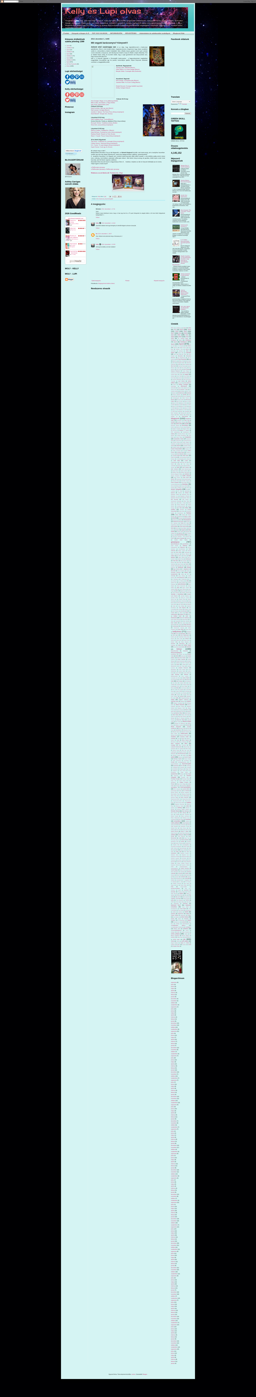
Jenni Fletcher (176, 592)
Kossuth (189, 647)
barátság (189, 392)
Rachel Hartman (185, 792)
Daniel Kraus (181, 465)
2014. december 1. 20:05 (108, 244)
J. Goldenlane (183, 579)
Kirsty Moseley (185, 641)
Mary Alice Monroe (182, 716)
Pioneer (173, 784)
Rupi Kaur (73, 229)
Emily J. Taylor (182, 502)
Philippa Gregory (184, 782)
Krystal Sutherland (180, 661)
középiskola (173, 654)
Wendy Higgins (185, 935)
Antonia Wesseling (177, 379)
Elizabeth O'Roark (184, 496)
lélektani (186, 674)
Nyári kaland (73, 244)
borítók (186, 423)
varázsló (184, 922)
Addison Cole (179, 349)
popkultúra (183, 785)
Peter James (182, 780)
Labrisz (184, 664)
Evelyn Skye (181, 511)
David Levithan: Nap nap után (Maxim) (102, 108)
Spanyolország (182, 848)
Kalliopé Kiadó (177, 616)
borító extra (179, 423)
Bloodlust (179, 420)
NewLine (180, 757)
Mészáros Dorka (187, 730)
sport (176, 849)
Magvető (183, 701)
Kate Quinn (183, 622)
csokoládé (173, 465)
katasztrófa (178, 621)
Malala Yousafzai (178, 703)
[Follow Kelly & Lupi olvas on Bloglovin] (73, 151)
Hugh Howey (180, 564)
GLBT (172, 538)
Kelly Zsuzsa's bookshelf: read (75, 218)
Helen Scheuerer (175, 554)
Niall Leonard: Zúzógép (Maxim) (100, 110)
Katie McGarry (187, 624)
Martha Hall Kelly (185, 714)
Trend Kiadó (183, 908)
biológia (187, 414)
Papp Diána (184, 772)
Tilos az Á (177, 896)
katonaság (175, 626)
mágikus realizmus (184, 699)
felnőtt (174, 518)
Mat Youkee (178, 721)
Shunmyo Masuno (175, 839)
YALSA (178, 941)
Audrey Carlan (180, 387)
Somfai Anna (188, 843)
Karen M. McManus (184, 617)
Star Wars (186, 851)
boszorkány (185, 425)
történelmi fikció (176, 905)
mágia (172, 699)
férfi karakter (188, 518)
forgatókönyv (174, 524)
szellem (187, 873)
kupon (172, 664)
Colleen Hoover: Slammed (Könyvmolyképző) (104, 143)
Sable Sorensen (182, 824)
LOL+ (173, 689)
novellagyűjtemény (182, 762)
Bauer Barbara (176, 394)
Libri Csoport (179, 681)
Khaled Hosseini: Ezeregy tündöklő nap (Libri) (129, 86)
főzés (172, 528)
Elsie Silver (186, 501)
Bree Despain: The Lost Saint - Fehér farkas (186, 211)
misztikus (173, 736)
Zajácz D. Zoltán (184, 942)
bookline (173, 422)
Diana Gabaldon (175, 482)
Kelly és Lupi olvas (103, 10)
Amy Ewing (184, 367)
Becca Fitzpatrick (187, 396)
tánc (177, 885)
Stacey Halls (183, 849)
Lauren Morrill (178, 672)
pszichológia (174, 790)
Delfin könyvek (186, 475)
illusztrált (173, 570)
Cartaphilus (188, 437)
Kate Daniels (186, 621)
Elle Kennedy (174, 499)
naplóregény (174, 752)
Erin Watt (179, 507)
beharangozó (176, 397)
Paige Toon (188, 768)
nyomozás (176, 765)
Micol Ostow (174, 733)
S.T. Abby (73, 254)
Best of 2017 (188, 404)
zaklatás (173, 944)
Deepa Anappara (175, 475)
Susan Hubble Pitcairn (183, 863)
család (186, 460)
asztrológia (173, 386)
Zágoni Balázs (174, 942)
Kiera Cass (179, 638)
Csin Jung (186, 464)
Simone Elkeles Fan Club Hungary (186, 181)
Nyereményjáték (109, 198)
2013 (181, 329)
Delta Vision (186, 477)
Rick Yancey (183, 812)
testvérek (186, 890)
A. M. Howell (180, 345)
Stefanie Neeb (174, 854)
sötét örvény (174, 848)
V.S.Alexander (181, 920)
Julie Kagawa (182, 607)
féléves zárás (187, 516)
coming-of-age (180, 452)
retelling (179, 807)
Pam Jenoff (183, 770)
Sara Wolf (178, 829)
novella (172, 762)
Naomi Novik (176, 750)
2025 (187, 336)
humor (187, 564)
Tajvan (172, 885)
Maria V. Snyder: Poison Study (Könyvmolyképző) (105, 136)
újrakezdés (183, 915)
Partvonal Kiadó (178, 775)
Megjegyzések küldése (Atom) (106, 283)
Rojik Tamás (181, 819)
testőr (179, 890)
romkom (187, 821)
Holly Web (178, 562)
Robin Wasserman (175, 817)
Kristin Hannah (181, 659)
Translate (184, 104)
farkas (176, 514)
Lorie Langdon (180, 689)
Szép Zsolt (179, 875)
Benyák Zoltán (180, 399)
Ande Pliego (186, 371)
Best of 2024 (184, 409)
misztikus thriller (184, 736)
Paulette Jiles (184, 777)
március (173, 992)
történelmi (185, 903)
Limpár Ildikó (183, 682)
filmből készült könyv (179, 521)
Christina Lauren (185, 447)
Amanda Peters (181, 366)
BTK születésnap (175, 432)
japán (178, 587)
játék (177, 590)
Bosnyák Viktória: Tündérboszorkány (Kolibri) (104, 123)
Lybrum (178, 694)
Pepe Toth (173, 780)
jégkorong (183, 590)
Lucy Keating (183, 693)
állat (190, 359)
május (172, 988)
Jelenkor (189, 590)
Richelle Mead (175, 811)
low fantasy (186, 691)
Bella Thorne (185, 397)
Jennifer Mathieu (185, 596)
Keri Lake (175, 635)
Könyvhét (185, 650)
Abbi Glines (188, 345)
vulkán (186, 933)
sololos (133, 1374)
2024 (180, 336)
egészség (187, 491)
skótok (182, 841)
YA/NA (172, 941)
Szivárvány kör (179, 878)
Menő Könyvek (176, 726)
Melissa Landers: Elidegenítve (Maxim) (102, 130)
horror (185, 562)
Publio (180, 790)
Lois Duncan (184, 687)
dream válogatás (176, 489)
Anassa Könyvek (175, 371)
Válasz (98, 217)
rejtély (187, 806)
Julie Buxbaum (74, 239)
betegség (187, 411)
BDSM (184, 394)
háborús (185, 545)
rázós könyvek (184, 797)
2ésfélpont (69, 51)
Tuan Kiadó (181, 910)
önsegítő (189, 767)
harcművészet (182, 549)
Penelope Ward (185, 778)
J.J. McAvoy (181, 580)
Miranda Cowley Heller (184, 735)
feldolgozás (179, 516)
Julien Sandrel (179, 609)
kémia (177, 633)
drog (187, 489)
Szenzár (173, 875)
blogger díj (174, 416)
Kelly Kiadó (180, 629)
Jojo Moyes (188, 604)
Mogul (183, 738)
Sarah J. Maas (184, 831)
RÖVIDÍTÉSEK (130, 33)
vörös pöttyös (175, 934)
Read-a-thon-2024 (180, 802)
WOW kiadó (176, 939)
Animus (172, 376)
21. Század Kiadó (183, 338)
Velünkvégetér (185, 923)
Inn (97, 233)
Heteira (185, 555)
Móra (186, 743)
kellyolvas (177, 632)
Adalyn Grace (183, 347)
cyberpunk (188, 459)
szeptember (174, 1005)
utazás (172, 918)
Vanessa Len (177, 922)
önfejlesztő (175, 767)
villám (178, 932)
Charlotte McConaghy (184, 443)
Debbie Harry (176, 472)
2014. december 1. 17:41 (108, 209)
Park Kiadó (188, 773)
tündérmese (181, 913)
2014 (97, 198)
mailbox (189, 701)
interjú (186, 572)
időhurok (173, 567)
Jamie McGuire (182, 584)
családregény (174, 462)
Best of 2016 (180, 404)
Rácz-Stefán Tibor (175, 794)
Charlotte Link (174, 443)
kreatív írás (182, 654)
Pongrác (178, 785)
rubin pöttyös (175, 823)
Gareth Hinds (180, 531)
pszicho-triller (186, 789)
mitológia (173, 738)
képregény (183, 633)
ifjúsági (189, 567)
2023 (172, 336)
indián (187, 570)
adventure (173, 351)
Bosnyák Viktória (175, 425)
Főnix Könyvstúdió (184, 526)
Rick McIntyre (185, 811)
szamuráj (182, 871)
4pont (68, 58)
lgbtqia (188, 679)
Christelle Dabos (187, 445)
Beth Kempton (174, 413)
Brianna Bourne (180, 427)
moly (178, 740)
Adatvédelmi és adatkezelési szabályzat (155, 33)
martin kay (173, 716)
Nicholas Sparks (178, 758)
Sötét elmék (186, 846)
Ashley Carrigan (183, 384)
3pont (68, 54)
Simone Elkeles (185, 839)
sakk (188, 824)
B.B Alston (182, 391)
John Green (173, 604)
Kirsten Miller (174, 641)
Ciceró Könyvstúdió (176, 449)
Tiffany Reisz (180, 895)
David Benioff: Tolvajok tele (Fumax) (101, 114)
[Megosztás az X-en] (117, 197)
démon (172, 479)
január (172, 996)
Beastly (179, 396)
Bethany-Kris (184, 413)
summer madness (182, 860)
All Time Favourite (71, 64)
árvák (174, 384)
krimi (177, 656)
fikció (180, 519)
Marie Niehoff (174, 711)
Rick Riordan (174, 812)
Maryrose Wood (181, 719)
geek (173, 534)
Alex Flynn (183, 354)
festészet (175, 519)
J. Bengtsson (175, 579)
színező (176, 876)
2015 (176, 331)
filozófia (187, 521)
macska (182, 696)
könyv (68, 66)
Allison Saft (181, 361)
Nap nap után (185, 750)
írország (173, 575)
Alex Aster (176, 354)
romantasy (188, 819)
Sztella (172, 880)
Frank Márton (184, 528)
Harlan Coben (181, 550)
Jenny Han (173, 599)
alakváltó (188, 352)
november (173, 1001)
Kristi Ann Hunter (181, 657)
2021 (178, 335)
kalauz (189, 614)
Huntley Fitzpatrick (175, 565)
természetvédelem (175, 888)
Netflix (184, 755)
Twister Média (174, 915)
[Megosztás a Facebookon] (119, 197)
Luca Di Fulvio (174, 693)
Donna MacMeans (175, 486)
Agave (172, 352)
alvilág (179, 364)
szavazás (180, 873)
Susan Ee (179, 861)
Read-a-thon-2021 (177, 800)
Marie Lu (187, 709)
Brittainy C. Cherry (184, 430)
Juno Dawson (175, 611)
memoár (187, 725)
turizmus (180, 911)
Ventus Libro (177, 928)
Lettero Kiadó (185, 677)
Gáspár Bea (174, 533)
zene (178, 944)
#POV (172, 327)
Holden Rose (181, 559)
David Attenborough (186, 469)
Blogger (145, 1374)
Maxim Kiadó (187, 721)
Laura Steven (182, 669)
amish (178, 367)
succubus (184, 858)
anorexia (180, 377)
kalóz (187, 616)
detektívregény (187, 479)
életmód (180, 492)
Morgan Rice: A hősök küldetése (185, 166)
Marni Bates (176, 714)
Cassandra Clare (178, 439)
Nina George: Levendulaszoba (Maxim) (127, 80)
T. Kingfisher (186, 880)
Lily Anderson (188, 681)
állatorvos (175, 361)
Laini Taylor (182, 666)
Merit (188, 728)
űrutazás (186, 918)
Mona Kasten (185, 740)
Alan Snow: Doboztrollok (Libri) (100, 104)
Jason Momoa (183, 589)
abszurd (175, 347)
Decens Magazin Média (176, 474)
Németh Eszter (176, 755)
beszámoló (179, 411)
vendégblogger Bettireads (177, 927)
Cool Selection (180, 454)
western (173, 937)
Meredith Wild (182, 728)
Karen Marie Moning (175, 619)
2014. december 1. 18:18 (108, 223)
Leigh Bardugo (175, 674)
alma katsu (188, 361)
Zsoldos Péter (176, 946)
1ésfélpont (69, 47)
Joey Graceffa (186, 602)
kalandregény (174, 614)
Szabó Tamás (183, 870)
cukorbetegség (180, 459)
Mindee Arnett (174, 735)
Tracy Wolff (185, 906)
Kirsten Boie (186, 640)
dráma (187, 487)
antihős (185, 377)
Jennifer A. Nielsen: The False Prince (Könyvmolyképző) (107, 112)
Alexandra (180, 356)
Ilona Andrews (181, 570)
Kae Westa (180, 612)
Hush (183, 565)
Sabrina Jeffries (74, 223)
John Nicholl (181, 604)
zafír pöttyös (185, 941)
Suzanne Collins (185, 865)
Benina (172, 399)
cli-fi (184, 450)
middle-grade (184, 733)
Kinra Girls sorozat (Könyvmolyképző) (102, 125)
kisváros (173, 643)
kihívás (187, 638)
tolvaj (172, 900)
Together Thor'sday (176, 898)
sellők (180, 838)
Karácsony (101, 198)
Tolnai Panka (186, 898)
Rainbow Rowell (185, 794)
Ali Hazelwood (181, 357)
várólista (178, 923)
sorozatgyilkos (185, 844)
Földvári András (182, 524)
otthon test (73, 228)
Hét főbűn (179, 555)
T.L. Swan (181, 881)
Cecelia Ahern (178, 440)
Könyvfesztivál (174, 650)
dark (178, 467)
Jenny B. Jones (185, 597)
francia (177, 528)
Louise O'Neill (179, 691)
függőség (184, 529)
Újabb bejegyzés (96, 280)
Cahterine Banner (181, 433)
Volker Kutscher (185, 932)
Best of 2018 (176, 406)
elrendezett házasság (176, 501)
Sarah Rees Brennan (185, 833)
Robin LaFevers (185, 816)
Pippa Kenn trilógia (181, 784)
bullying (173, 433)
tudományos (188, 910)
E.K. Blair (180, 491)
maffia (177, 698)
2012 (175, 329)
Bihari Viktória (179, 414)
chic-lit (172, 445)
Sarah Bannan (186, 829)
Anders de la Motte (175, 372)
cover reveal (174, 457)
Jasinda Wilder (174, 589)
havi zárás (178, 552)
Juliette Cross (188, 609)
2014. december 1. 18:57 (105, 233)
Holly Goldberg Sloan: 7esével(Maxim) (102, 119)
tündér (186, 912)
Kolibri (179, 645)
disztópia (185, 484)
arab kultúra (181, 381)
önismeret (182, 767)
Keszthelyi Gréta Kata (184, 636)
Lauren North (186, 672)
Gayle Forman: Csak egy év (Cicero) (101, 147)
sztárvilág (187, 878)
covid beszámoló (183, 457)
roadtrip (178, 814)
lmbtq (177, 687)
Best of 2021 (180, 408)
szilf (172, 876)
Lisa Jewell (184, 686)
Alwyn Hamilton (186, 364)
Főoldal (66, 33)
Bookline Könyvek (181, 422)
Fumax (177, 529)
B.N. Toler (188, 391)
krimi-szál (183, 656)
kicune (172, 638)
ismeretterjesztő (180, 577)
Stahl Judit (178, 851)
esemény (182, 509)
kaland (186, 612)
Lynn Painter (174, 696)
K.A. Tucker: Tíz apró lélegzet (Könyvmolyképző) (105, 145)
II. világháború (185, 569)
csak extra (176, 460)
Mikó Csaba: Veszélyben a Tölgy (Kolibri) (103, 102)
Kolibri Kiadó (187, 645)
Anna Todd (179, 376)
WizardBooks (188, 937)
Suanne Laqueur (175, 858)
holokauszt (188, 559)
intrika (182, 574)
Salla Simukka (174, 826)
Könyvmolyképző (176, 652)
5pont (68, 62)
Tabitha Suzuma (177, 883)
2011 (189, 328)
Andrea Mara (174, 374)
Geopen (189, 534)
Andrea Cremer (185, 372)
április (172, 990)
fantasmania (180, 513)
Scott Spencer (181, 836)
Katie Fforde (179, 624)
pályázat (175, 770)
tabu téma (186, 883)
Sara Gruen (183, 828)
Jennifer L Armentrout (177, 594)
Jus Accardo (184, 611)
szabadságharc (174, 868)
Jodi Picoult (178, 602)
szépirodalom (186, 875)
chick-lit (178, 445)
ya (184, 939)
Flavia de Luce (185, 523)
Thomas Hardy (181, 891)
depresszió (179, 479)
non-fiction (186, 760)
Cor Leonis (188, 454)
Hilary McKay (181, 557)
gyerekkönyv (185, 543)
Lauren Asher (182, 671)
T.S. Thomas (188, 881)
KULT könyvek (185, 662)
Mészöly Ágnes (176, 731)
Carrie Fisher (179, 437)
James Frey (173, 582)
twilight (187, 913)
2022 (186, 335)
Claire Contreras (177, 450)
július (172, 984)
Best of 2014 (184, 403)
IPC (188, 574)
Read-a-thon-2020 (186, 799)
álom (174, 362)
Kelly (97, 223)
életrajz (187, 492)
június (172, 986)
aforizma (181, 351)
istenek (189, 577)
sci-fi (187, 834)
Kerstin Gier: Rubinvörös (184, 196)
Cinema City (188, 448)
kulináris (178, 662)
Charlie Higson (185, 442)
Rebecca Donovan (179, 804)
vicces (187, 930)
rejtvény (173, 807)
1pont (68, 45)
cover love (185, 455)
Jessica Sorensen (182, 601)
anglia (181, 374)
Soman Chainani (179, 843)
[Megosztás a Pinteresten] (121, 197)
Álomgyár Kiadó (181, 362)
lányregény (173, 669)
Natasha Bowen (183, 752)
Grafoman (188, 538)
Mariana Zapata (179, 709)
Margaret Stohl (181, 708)
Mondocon (173, 741)
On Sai (182, 765)
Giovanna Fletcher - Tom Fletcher (181, 536)
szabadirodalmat (183, 866)
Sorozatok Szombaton (176, 846)
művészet (173, 748)
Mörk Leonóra (182, 745)
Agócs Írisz (181, 352)
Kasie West (185, 619)
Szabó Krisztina (185, 868)
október (173, 1003)
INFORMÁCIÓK (116, 33)
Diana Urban (184, 482)
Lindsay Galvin (185, 684)
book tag (186, 420)
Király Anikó (179, 640)
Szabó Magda (174, 870)
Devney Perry (176, 480)
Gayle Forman (187, 533)
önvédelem (175, 768)
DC (190, 470)
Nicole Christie (187, 758)
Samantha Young (185, 826)
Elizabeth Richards (175, 497)
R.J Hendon (186, 790)
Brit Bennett (174, 430)
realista (188, 802)
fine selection (174, 523)
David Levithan (184, 470)
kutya (177, 664)
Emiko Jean (174, 502)
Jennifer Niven (174, 597)
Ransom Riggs (174, 797)
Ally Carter (173, 366)
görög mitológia (180, 538)
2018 (179, 333)
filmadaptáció (187, 519)
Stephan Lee (185, 854)
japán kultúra (185, 587)
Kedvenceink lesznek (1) (184, 225)
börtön (172, 427)
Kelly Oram (188, 629)
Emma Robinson (181, 504)
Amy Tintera (179, 369)
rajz (180, 795)
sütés (172, 866)
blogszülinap (185, 416)
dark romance (174, 469)
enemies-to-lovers (181, 506)
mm (178, 738)
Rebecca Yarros (180, 806)
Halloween (182, 547)
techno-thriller (184, 886)
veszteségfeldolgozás (176, 930)
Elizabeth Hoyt (185, 494)
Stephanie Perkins (175, 856)
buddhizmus (186, 432)
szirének (183, 876)
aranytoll (180, 382)
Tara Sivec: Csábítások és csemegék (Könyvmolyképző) (107, 141)
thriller (181, 893)
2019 (185, 333)
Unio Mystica (176, 917)
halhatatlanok (174, 547)
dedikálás (186, 474)
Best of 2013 (176, 403)
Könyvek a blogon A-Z (80, 33)
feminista (181, 518)
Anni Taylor (173, 377)
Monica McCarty (182, 741)
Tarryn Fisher (184, 885)
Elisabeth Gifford (175, 494)
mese (172, 730)
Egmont (173, 492)
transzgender (174, 908)
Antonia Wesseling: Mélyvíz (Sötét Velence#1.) (184, 292)
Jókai (174, 606)
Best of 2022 (188, 408)
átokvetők (173, 387)
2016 (185, 331)
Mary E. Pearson (181, 718)
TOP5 (172, 901)
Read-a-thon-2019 (175, 799)
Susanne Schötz (175, 865)
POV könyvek (177, 789)
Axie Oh (188, 387)
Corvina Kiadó (176, 455)
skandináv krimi (174, 841)
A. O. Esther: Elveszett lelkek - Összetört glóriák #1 (185, 242)
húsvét (187, 565)
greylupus (175, 542)
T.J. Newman (174, 881)
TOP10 (187, 900)
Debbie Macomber (185, 472)
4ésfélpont (69, 60)
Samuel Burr (174, 828)
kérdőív (189, 633)
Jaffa (187, 580)
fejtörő (183, 514)
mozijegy (173, 745)
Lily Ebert (175, 682)
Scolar (172, 836)
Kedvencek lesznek (179, 627)
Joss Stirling (181, 606)
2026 (172, 338)
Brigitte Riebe (186, 428)
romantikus (177, 821)
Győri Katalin (174, 545)
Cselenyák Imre (183, 462)
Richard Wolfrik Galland (183, 809)
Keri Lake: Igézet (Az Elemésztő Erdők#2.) (185, 308)
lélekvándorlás (174, 676)
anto (190, 377)
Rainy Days (174, 795)
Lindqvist (178, 684)
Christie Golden (176, 447)
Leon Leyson (184, 676)
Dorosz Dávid (184, 486)
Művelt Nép (186, 746)
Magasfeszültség (185, 698)
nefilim (189, 753)
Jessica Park (182, 599)
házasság (187, 552)
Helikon (173, 555)
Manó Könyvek (180, 704)
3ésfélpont (69, 56)
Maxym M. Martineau (180, 723)
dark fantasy (186, 467)
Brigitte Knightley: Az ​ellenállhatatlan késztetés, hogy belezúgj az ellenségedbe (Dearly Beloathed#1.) (181, 260)
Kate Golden (174, 622)
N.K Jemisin (180, 748)
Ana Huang (186, 369)
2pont (68, 49)
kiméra (172, 640)
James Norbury (182, 582)
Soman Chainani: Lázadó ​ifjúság (185, 274)
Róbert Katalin (174, 816)
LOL (190, 687)
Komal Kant (176, 646)
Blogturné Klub (178, 33)
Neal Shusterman (182, 753)
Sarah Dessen (174, 831)
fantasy (188, 513)
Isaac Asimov (181, 575)
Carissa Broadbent (181, 435)
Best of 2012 (188, 401)
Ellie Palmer (185, 499)
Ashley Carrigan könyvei (123, 88)
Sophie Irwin (176, 844)
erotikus (173, 509)
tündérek (173, 913)
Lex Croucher (174, 679)
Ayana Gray (174, 389)
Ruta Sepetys (186, 823)
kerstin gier (173, 636)
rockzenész (173, 819)
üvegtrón (173, 920)
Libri (172, 681)
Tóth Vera (188, 901)
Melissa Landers (179, 725)
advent (187, 349)
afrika (187, 351)
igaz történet (177, 569)
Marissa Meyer (179, 713)
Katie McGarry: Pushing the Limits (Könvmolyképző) (106, 132)
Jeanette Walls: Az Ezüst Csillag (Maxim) (128, 82)
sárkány (173, 834)
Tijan (186, 895)
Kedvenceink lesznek (185, 626)
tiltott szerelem (186, 896)
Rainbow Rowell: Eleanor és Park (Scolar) (103, 134)
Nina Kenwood (177, 760)
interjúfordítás (174, 574)
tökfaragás (176, 903)
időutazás (180, 567)
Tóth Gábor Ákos (180, 901)
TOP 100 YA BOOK (99, 33)
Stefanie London (184, 853)
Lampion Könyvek (183, 667)
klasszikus (181, 643)
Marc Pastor (181, 706)
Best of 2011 (179, 401)
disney (178, 484)
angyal (186, 374)
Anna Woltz (186, 376)
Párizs (181, 773)
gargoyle (187, 531)
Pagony (182, 768)
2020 (172, 335)
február (173, 994)
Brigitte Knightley (177, 428)
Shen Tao (186, 838)
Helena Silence (185, 554)
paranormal (174, 774)
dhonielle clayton (185, 480)
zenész (184, 944)
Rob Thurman (185, 814)
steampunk (173, 853)
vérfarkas (185, 928)
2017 (172, 333)
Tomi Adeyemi (179, 900)
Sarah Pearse (174, 833)
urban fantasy (184, 917)
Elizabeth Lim (174, 496)
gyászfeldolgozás (175, 543)
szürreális (178, 880)
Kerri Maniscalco (184, 635)
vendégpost (188, 927)
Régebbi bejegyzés (159, 280)
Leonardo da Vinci (175, 677)
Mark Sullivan (188, 713)
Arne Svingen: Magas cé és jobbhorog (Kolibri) (104, 101)
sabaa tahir (173, 824)
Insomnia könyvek (176, 572)
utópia (179, 918)
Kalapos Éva (183, 614)
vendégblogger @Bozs (178, 925)
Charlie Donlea (176, 442)
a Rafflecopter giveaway (98, 167)
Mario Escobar (182, 711)
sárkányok (180, 834)
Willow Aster (180, 937)
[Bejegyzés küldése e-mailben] (110, 196)
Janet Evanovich (181, 585)
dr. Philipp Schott (180, 487)
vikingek (173, 932)
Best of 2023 (176, 409)
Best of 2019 (184, 406)
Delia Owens (177, 477)
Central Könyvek (187, 440)
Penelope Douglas (175, 778)
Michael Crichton (185, 731)
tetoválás (173, 891)
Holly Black (175, 560)
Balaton (174, 392)
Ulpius (189, 915)
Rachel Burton (174, 792)
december (173, 998)
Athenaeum (184, 386)
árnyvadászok (187, 382)
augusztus (174, 982)
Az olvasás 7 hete (183, 389)
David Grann (175, 470)
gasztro (180, 533)
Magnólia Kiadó (174, 701)
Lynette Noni (186, 694)
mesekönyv (178, 730)
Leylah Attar (181, 679)
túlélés (174, 911)
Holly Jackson (183, 560)
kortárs (182, 646)
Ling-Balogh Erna (175, 686)
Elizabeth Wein (185, 497)
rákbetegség (186, 795)
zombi (189, 944)
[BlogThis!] (115, 197)
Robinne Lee (186, 817)
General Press (180, 535)
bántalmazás (181, 392)
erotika (186, 507)
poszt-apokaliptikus (185, 787)
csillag (178, 464)
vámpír (189, 920)
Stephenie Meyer (186, 856)
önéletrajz (188, 765)
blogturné (175, 418)
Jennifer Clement (185, 592)
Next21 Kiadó (187, 757)
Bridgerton (188, 427)
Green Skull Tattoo (180, 539)
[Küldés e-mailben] (113, 197)
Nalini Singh (188, 748)
